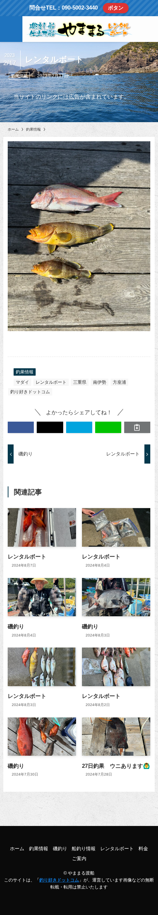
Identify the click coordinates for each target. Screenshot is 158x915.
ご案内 (79, 858)
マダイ (22, 382)
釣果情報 (19, 76)
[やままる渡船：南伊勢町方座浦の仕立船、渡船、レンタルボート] (79, 29)
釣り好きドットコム (30, 391)
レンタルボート (51, 382)
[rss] (79, 834)
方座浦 (119, 382)
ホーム (17, 848)
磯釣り (60, 848)
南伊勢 (99, 382)
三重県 (79, 382)
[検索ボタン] (147, 29)
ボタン (115, 8)
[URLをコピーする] (137, 427)
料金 (143, 848)
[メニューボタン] (11, 29)
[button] (21, 427)
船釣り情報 (84, 848)
